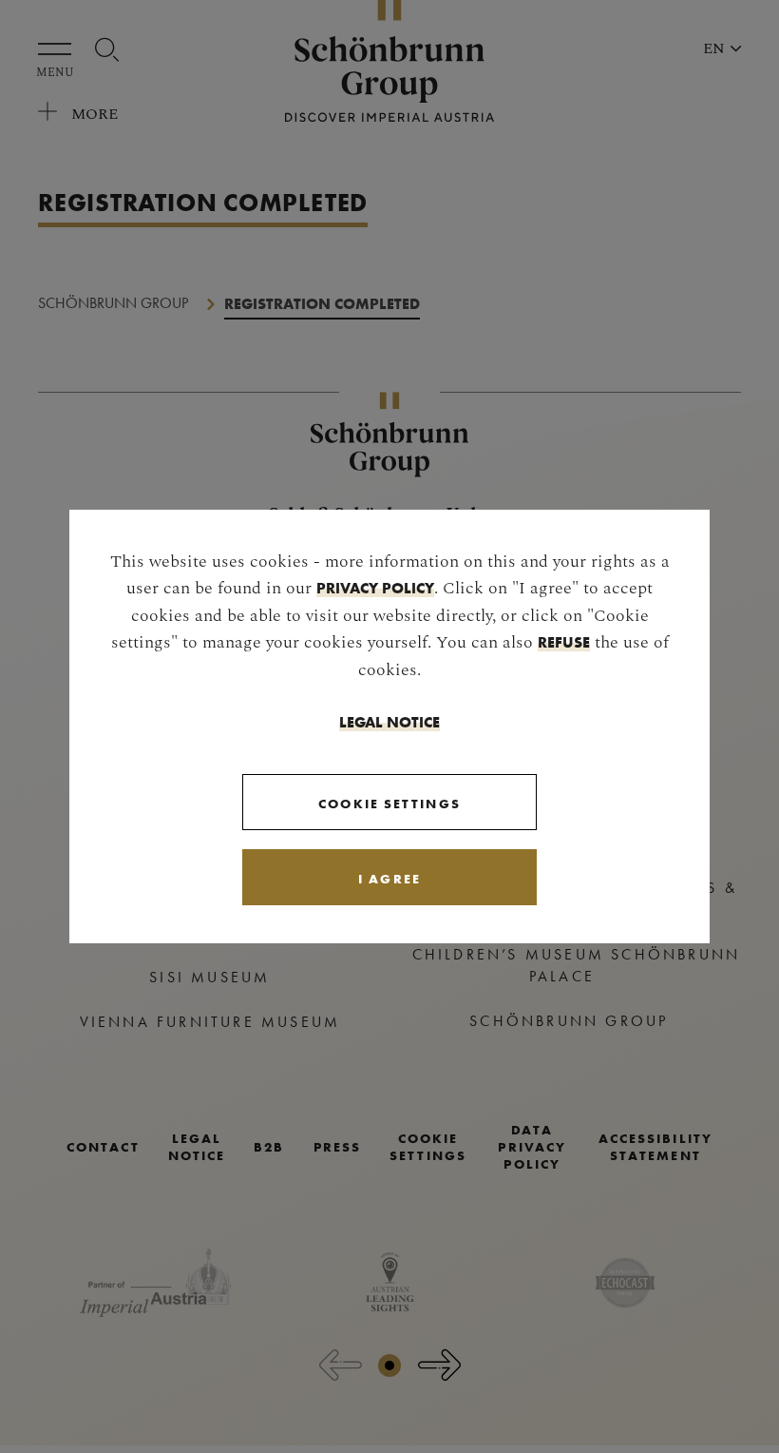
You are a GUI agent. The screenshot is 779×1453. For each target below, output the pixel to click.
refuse (564, 641)
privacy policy (375, 587)
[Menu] (59, 49)
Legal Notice (389, 721)
